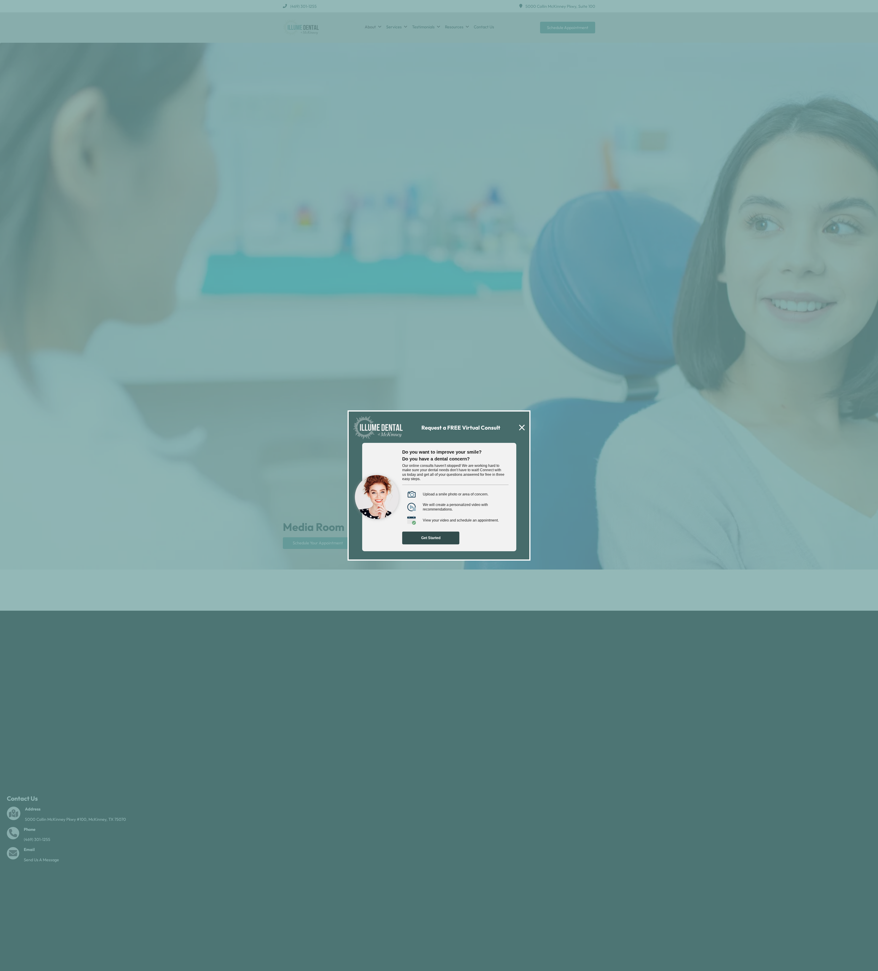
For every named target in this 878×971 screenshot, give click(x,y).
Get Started (431, 538)
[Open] (522, 428)
